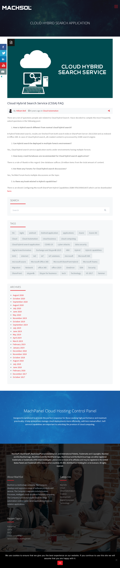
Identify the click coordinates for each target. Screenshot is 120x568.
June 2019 (17, 331)
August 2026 (18, 295)
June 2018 (17, 367)
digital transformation (21, 250)
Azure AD (93, 233)
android (32, 233)
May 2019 (17, 334)
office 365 (42, 267)
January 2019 (18, 347)
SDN (81, 267)
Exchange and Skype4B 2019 (48, 250)
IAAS (14, 256)
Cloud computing (14, 535)
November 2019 (20, 318)
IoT (42, 256)
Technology (76, 273)
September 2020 (20, 301)
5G (13, 233)
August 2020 (18, 305)
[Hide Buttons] (1, 76)
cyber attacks (64, 244)
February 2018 (19, 370)
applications (68, 233)
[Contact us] (3, 71)
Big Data (63, 485)
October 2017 (19, 377)
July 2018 (17, 364)
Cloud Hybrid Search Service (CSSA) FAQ (35, 103)
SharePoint (17, 273)
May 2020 (17, 315)
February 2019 (19, 344)
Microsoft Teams (90, 261)
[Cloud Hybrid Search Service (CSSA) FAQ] (60, 68)
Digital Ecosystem (67, 500)
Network (29, 267)
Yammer (101, 273)
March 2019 (18, 341)
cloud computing (68, 238)
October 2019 (19, 321)
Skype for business (48, 273)
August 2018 (18, 360)
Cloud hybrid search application (26, 244)
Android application (49, 233)
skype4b (31, 273)
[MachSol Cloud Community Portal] (16, 7)
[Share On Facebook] (3, 47)
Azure (81, 233)
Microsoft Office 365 (39, 261)
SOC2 (9, 532)
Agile (22, 233)
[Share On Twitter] (3, 53)
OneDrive (70, 267)
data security (81, 244)
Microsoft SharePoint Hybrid (66, 261)
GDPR (9, 529)
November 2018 (20, 354)
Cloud (14, 238)
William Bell (21, 110)
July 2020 (17, 308)
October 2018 (19, 357)
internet (24, 256)
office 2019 (56, 267)
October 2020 (19, 298)
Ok (60, 563)
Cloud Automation (50, 110)
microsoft (69, 256)
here (9, 191)
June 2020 (17, 311)
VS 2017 (89, 273)
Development (65, 497)
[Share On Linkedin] (3, 59)
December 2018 (20, 351)
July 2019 (17, 328)
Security (92, 267)
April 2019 (17, 337)
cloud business (49, 238)
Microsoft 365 (84, 256)
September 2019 (20, 324)
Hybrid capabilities (93, 250)
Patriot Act (11, 526)
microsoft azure (19, 261)
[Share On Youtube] (3, 65)
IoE (34, 256)
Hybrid (77, 250)
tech (64, 273)
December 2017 (20, 374)
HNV (68, 250)
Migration (16, 267)
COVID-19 (49, 244)
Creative (63, 494)
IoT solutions (54, 256)
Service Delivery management (18, 538)
